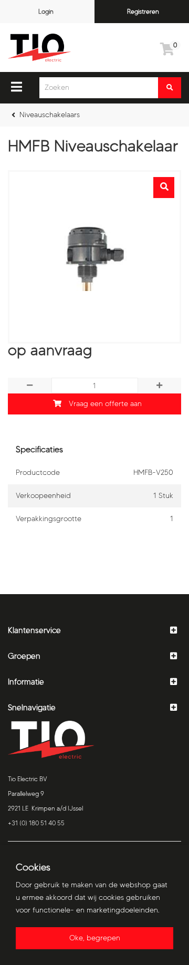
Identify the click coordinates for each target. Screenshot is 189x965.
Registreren (143, 11)
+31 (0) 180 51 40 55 (36, 823)
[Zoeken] (169, 87)
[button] (94, 631)
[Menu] (16, 87)
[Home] (39, 47)
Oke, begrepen (94, 937)
